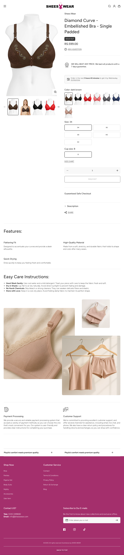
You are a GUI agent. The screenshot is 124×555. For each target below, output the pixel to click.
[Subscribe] (117, 520)
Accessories (8, 494)
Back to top (62, 550)
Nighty (6, 489)
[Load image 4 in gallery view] (50, 107)
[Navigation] (5, 6)
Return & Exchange (50, 485)
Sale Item (7, 498)
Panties (6, 475)
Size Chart (69, 161)
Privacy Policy (48, 480)
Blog (45, 489)
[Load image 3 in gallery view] (37, 107)
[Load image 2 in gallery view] (25, 107)
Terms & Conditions (50, 475)
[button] (92, 206)
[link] (96, 313)
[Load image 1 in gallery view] (13, 107)
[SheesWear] (62, 6)
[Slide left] (5, 107)
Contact (46, 471)
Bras (5, 471)
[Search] (109, 6)
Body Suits (8, 485)
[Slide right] (58, 107)
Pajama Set (8, 480)
